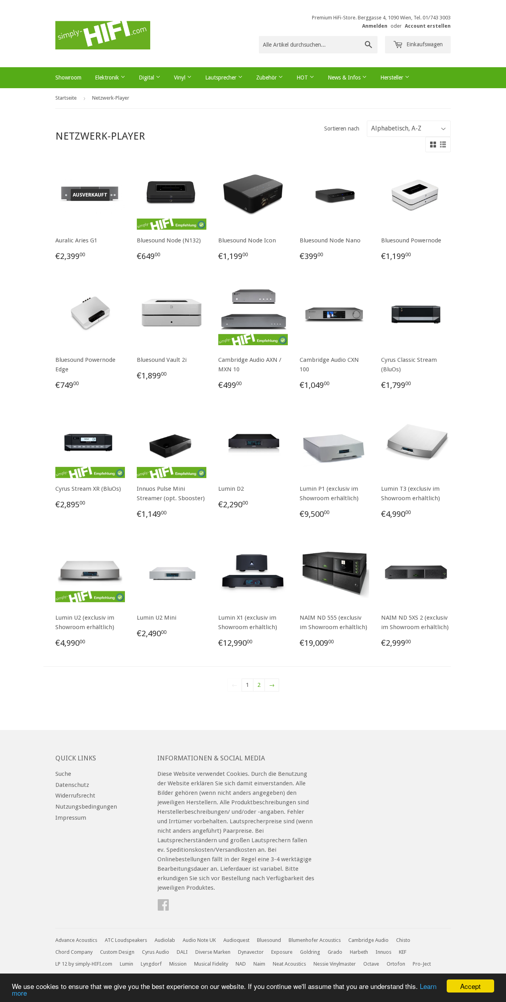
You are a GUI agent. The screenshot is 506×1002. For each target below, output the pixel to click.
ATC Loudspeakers (126, 940)
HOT (303, 77)
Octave (371, 964)
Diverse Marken (212, 952)
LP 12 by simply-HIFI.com (83, 964)
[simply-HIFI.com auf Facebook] (163, 907)
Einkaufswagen (424, 44)
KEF (402, 952)
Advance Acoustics (76, 940)
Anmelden (374, 26)
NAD (241, 964)
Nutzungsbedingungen (86, 806)
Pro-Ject (422, 964)
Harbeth (359, 952)
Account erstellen (428, 26)
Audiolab (165, 940)
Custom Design (117, 952)
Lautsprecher (221, 77)
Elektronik (108, 77)
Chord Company (74, 952)
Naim (259, 964)
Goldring (310, 952)
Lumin (126, 964)
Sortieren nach (341, 128)
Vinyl (180, 77)
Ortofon (396, 964)
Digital (147, 77)
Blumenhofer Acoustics (315, 940)
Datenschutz (72, 784)
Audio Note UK (199, 940)
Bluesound (269, 940)
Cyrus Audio (155, 952)
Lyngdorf (151, 964)
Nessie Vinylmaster (334, 964)
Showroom (68, 77)
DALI (182, 952)
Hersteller (392, 77)
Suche (63, 773)
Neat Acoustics (289, 964)
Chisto (403, 940)
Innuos (383, 952)
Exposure (282, 952)
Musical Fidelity (211, 964)
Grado (335, 952)
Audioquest (236, 940)
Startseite (66, 98)
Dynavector (251, 952)
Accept (470, 986)
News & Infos (345, 77)
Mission (178, 964)
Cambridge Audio (368, 940)
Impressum (70, 817)
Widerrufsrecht (75, 795)
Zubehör (267, 77)
